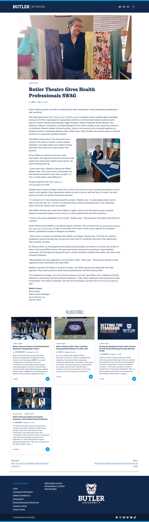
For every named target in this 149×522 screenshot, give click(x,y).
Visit (124, 7)
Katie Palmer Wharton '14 (20, 352)
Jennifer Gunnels (18, 422)
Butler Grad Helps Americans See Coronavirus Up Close (116, 463)
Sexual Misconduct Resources (26, 502)
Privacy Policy (19, 509)
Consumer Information (23, 492)
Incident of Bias (20, 506)
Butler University (105, 354)
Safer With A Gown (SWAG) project (64, 117)
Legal (15, 488)
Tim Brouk (33, 102)
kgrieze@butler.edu (37, 297)
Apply (119, 7)
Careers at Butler (20, 483)
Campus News (33, 83)
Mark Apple (60, 352)
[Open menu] (133, 6)
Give (128, 7)
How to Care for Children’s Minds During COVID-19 (30, 463)
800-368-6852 (50, 489)
